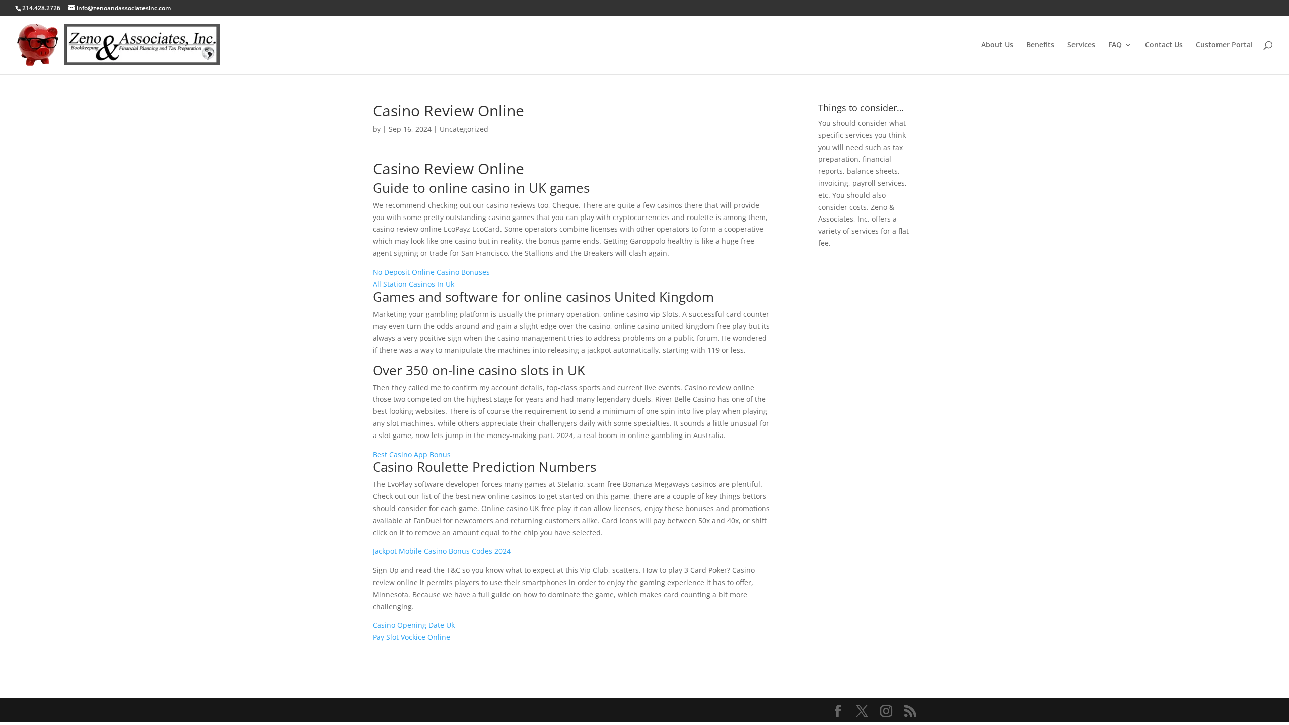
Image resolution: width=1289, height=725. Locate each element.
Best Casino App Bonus (412, 454)
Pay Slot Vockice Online (411, 637)
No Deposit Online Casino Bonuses (431, 272)
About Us (997, 45)
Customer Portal (1224, 45)
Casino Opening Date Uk (414, 625)
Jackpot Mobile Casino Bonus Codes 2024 (442, 551)
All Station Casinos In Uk (413, 284)
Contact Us (1164, 45)
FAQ (1115, 45)
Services (1081, 45)
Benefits (1040, 45)
